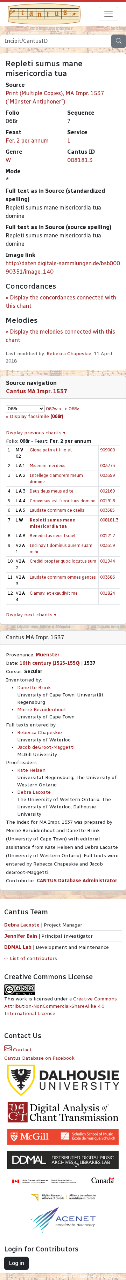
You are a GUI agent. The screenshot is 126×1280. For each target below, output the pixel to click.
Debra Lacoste (34, 792)
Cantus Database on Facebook (39, 1058)
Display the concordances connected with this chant (61, 301)
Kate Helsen (31, 770)
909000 (107, 449)
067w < (54, 409)
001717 (107, 535)
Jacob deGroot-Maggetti (46, 747)
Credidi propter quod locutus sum (63, 561)
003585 (107, 510)
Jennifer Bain (21, 936)
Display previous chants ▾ (35, 433)
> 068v (71, 409)
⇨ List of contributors (30, 958)
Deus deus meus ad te (52, 491)
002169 (107, 491)
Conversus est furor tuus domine (63, 500)
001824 (107, 593)
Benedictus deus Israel (52, 535)
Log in (16, 1263)
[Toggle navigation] (108, 14)
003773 (107, 465)
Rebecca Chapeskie (69, 354)
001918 (107, 500)
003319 (107, 545)
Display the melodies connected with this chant (60, 335)
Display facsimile (36, 416)
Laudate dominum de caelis (57, 510)
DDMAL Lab (17, 947)
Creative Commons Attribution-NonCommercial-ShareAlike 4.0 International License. (60, 1006)
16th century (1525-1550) (50, 663)
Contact (22, 1050)
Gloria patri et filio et (51, 449)
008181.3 (80, 160)
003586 (107, 577)
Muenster (47, 655)
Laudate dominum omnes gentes (63, 577)
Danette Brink (34, 688)
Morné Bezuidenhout (41, 710)
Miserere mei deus (47, 465)
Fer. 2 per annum (27, 140)
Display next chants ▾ (31, 615)
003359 (107, 475)
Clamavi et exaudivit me (54, 593)
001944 (107, 561)
